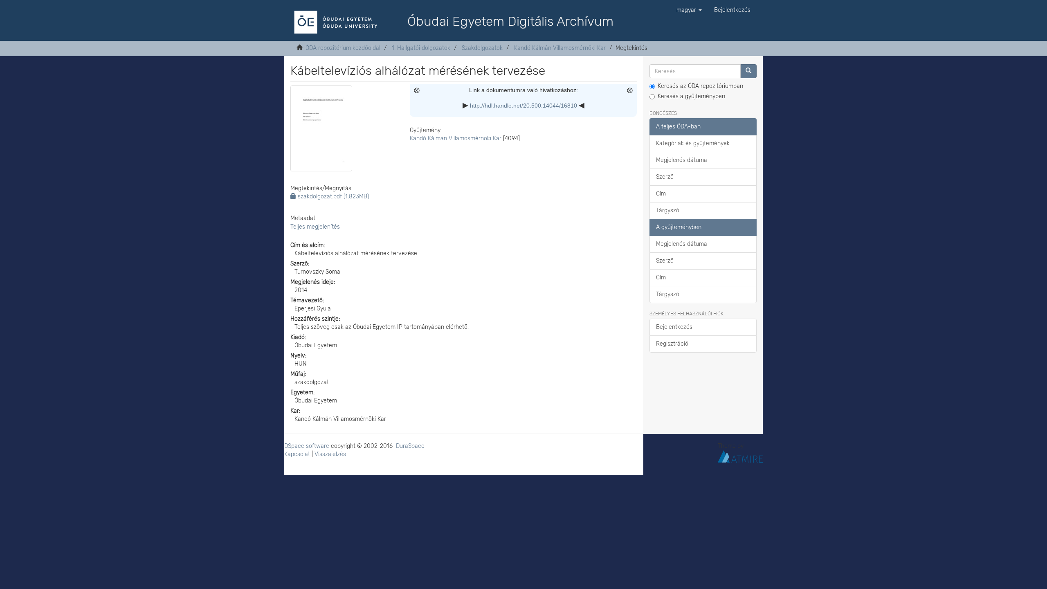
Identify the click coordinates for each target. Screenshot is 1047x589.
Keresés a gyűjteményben (691, 96)
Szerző (665, 176)
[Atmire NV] (740, 455)
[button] (689, 10)
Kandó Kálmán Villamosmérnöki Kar (560, 48)
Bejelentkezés (674, 327)
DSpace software (306, 446)
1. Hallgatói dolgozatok (421, 48)
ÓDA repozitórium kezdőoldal (343, 48)
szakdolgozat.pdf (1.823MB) (332, 196)
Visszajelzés (330, 454)
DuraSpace (410, 446)
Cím (661, 193)
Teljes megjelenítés (315, 226)
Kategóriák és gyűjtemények (693, 143)
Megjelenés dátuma (681, 160)
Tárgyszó (667, 210)
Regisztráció (672, 343)
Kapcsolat (297, 454)
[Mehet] (748, 71)
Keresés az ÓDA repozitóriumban (700, 86)
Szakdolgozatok (482, 48)
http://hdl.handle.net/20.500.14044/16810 (523, 105)
